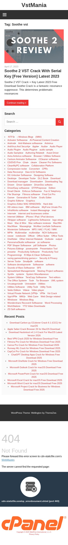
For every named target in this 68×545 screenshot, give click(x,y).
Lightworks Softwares (38, 220)
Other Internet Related (30, 239)
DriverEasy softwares (18, 188)
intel (54, 210)
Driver (10, 184)
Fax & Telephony (52, 191)
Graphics (30, 200)
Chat (25, 162)
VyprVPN (11, 296)
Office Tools (57, 236)
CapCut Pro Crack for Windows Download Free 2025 (33, 351)
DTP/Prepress (39, 188)
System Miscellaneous (37, 274)
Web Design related (50, 296)
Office (31, 236)
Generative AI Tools (26, 197)
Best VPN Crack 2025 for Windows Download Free (32, 338)
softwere (50, 264)
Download (55, 178)
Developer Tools (27, 178)
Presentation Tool (48, 248)
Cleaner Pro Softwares (50, 162)
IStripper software (16, 220)
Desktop (11, 178)
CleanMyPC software (17, 165)
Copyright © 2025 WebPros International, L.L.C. (34, 532)
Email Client (13, 191)
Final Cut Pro (48, 194)
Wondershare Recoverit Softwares (24, 303)
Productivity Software (28, 251)
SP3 (39, 267)
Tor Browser (42, 280)
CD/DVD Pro (13, 162)
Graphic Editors (15, 200)
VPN (42, 293)
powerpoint (31, 248)
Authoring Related (34, 152)
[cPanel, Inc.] (34, 529)
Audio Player (56, 146)
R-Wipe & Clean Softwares (37, 255)
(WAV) (38, 137)
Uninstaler (30, 283)
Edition (52, 188)
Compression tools (16, 168)
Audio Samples (14, 152)
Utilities (41, 283)
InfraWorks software (17, 210)
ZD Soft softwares (16, 309)
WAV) (22, 296)
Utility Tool (32, 287)
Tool (31, 280)
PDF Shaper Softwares (18, 245)
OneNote (11, 239)
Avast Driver (52, 152)
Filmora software (30, 194)
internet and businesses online (33, 213)
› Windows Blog (24, 137)
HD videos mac (15, 207)
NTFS (10, 137)
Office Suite (42, 236)
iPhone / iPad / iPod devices (40, 216)
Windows (11, 299)
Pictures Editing (15, 248)
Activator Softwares (17, 140)
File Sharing (13, 194)
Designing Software (43, 175)
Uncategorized (14, 283)
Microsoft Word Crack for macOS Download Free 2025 (34, 383)
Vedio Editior (13, 290)
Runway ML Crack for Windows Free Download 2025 (33, 348)
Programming (14, 255)
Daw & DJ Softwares (35, 172)
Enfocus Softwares (31, 191)
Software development (18, 264)
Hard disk (48, 204)
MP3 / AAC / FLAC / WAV (44, 229)
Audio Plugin (13, 149)
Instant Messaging (40, 210)
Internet (11, 213)
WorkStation (13, 306)
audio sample (46, 149)
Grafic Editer (45, 197)
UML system (57, 280)
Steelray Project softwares (50, 271)
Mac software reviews (39, 223)
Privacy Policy (34, 534)
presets (11, 251)
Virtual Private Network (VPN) (22, 293)
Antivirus (49, 143)
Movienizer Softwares (18, 229)
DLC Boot (42, 178)
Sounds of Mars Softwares (20, 267)
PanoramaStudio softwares (20, 242)
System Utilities (15, 277)
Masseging (25, 226)
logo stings (58, 220)
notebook (20, 236)
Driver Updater (23, 184)
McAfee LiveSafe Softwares (47, 226)
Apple (35, 146)
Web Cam (33, 296)
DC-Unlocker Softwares (19, 175)
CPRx (45, 168)
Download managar (17, 181)
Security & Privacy (48, 258)
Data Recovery (14, 172)
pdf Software (39, 245)
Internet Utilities (15, 216)
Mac (9, 223)
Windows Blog (26, 299)
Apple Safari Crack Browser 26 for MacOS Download (33, 329)
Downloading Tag (53, 181)
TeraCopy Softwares (36, 277)
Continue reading (15, 102)
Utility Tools (45, 287)
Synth (10, 274)
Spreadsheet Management (20, 271)
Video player (38, 290)
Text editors (54, 277)
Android (11, 143)
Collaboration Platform (42, 165)
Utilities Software (15, 287)
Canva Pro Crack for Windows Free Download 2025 (33, 345)
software (39, 261)
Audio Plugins (30, 149)
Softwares (38, 264)
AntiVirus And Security (18, 146)
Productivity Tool (50, 251)
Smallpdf (27, 261)
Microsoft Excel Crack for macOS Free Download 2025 (34, 380)
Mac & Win (20, 223)
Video (26, 290)
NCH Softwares (49, 232)
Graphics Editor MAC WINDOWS (23, 204)
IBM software (32, 207)
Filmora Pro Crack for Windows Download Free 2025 (33, 342)
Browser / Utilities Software (47, 156)
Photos (52, 245)
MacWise (12, 226)
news (10, 236)
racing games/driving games (21, 258)
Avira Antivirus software (19, 156)
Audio (44, 146)
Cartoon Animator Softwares (21, 159)
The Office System (16, 280)
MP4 (9, 232)
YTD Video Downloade (34, 306)
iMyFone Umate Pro (52, 207)
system (19, 274)
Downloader (36, 181)
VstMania (34, 5)
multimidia (34, 232)
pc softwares (43, 242)
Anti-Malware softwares (30, 143)
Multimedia (20, 232)
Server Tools (13, 261)
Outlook (49, 239)
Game (10, 197)
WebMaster (8, 460)
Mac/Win (57, 223)
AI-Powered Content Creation (44, 140)
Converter (34, 168)
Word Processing (53, 303)
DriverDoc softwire (43, 184)
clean (33, 162)
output (59, 239)
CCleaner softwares (48, 159)
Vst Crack (52, 293)
